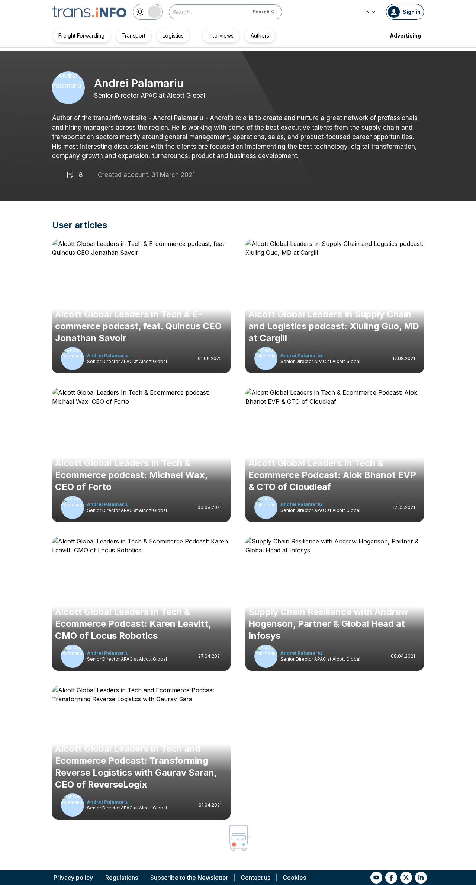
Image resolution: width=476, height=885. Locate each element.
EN (367, 12)
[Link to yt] (376, 878)
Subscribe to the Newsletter (189, 877)
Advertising (405, 35)
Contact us (255, 877)
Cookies (294, 877)
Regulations (121, 877)
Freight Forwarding (81, 35)
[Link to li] (421, 878)
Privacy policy (73, 877)
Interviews (221, 35)
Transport (133, 35)
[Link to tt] (406, 878)
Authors (260, 35)
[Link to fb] (391, 878)
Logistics (173, 35)
